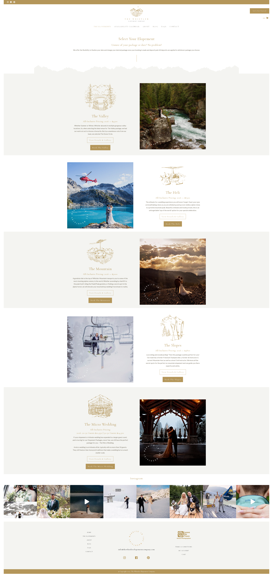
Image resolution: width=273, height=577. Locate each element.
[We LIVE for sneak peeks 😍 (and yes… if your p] (186, 501)
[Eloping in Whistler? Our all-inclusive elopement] (86, 501)
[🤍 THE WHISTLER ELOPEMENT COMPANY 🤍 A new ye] (119, 501)
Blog (89, 544)
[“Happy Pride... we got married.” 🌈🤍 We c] (20, 501)
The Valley (100, 116)
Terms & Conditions (183, 547)
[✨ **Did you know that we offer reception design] (53, 501)
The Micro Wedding (100, 424)
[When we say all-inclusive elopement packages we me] (219, 501)
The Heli (173, 192)
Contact (89, 551)
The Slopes (172, 345)
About (89, 540)
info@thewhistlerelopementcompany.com (136, 549)
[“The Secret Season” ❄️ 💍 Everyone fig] (153, 501)
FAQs (89, 548)
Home (89, 532)
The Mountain (100, 269)
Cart (184, 554)
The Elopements (89, 536)
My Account (184, 550)
